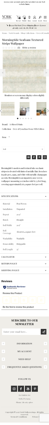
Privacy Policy (37, 417)
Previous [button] (1, 110)
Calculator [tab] (7, 257)
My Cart (18, 17)
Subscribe (43, 332)
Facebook (21, 389)
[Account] (34, 17)
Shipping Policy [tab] (10, 270)
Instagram (14, 389)
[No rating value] (10, 48)
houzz (45, 157)
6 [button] (31, 118)
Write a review (29, 48)
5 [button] (28, 118)
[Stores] (29, 17)
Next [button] (48, 110)
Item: (4, 137)
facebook (34, 157)
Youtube (28, 389)
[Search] (40, 17)
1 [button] (17, 118)
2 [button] (20, 118)
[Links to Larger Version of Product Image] (24, 71)
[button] (45, 17)
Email (28, 157)
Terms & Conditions (18, 417)
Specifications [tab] (9, 196)
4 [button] (25, 118)
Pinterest (35, 389)
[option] (24, 108)
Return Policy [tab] (9, 263)
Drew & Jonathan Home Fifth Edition (28, 129)
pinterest (39, 157)
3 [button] (23, 118)
